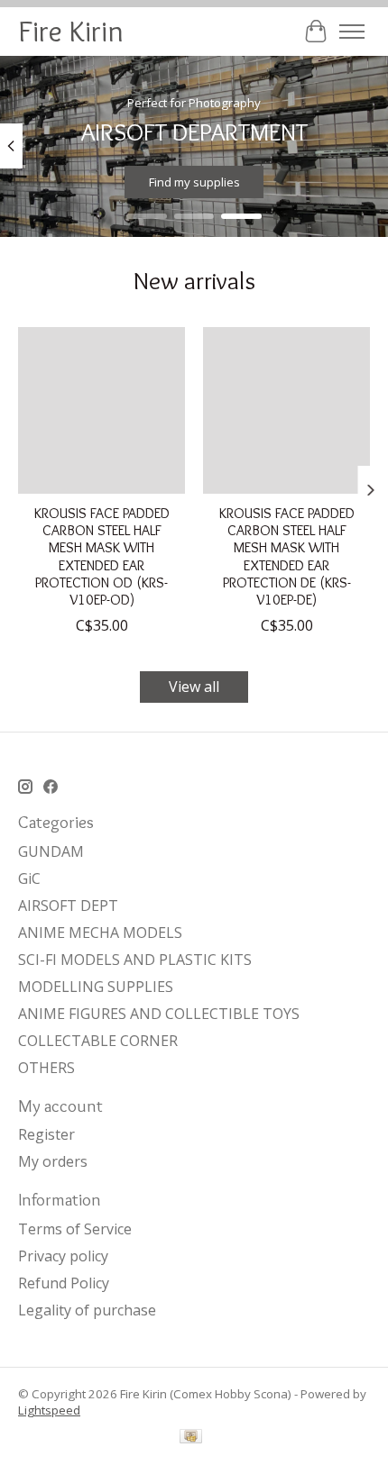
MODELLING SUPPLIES (95, 986)
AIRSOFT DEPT (68, 905)
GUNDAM (51, 851)
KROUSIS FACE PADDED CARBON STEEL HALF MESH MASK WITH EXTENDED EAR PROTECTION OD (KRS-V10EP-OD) (102, 556)
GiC (29, 878)
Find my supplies (194, 182)
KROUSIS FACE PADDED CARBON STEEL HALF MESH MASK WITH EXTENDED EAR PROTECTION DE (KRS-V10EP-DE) (287, 556)
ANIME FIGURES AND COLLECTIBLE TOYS (159, 1014)
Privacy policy (63, 1256)
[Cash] (191, 1438)
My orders (53, 1161)
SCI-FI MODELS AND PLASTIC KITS (135, 959)
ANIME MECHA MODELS (100, 932)
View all (194, 686)
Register (46, 1134)
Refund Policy (63, 1283)
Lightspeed (49, 1410)
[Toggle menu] (352, 32)
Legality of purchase (87, 1310)
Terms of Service (75, 1229)
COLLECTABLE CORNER (98, 1041)
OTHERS (46, 1068)
